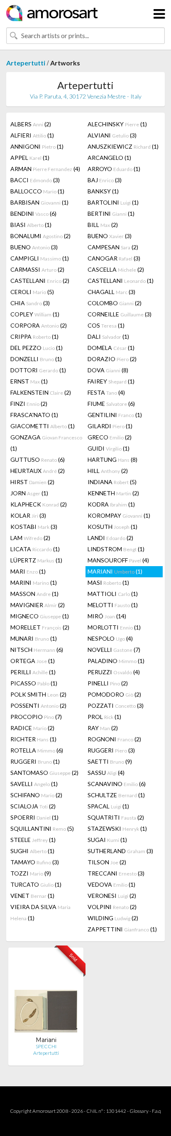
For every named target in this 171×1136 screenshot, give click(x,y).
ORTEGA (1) (32, 660)
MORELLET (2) (39, 627)
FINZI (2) (28, 403)
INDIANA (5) (112, 481)
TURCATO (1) (35, 884)
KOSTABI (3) (33, 526)
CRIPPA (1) (34, 336)
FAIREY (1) (111, 381)
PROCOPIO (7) (36, 716)
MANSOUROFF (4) (118, 560)
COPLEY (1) (34, 314)
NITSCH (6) (36, 649)
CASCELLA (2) (116, 269)
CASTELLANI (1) (121, 280)
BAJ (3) (105, 179)
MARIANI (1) (115, 571)
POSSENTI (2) (38, 705)
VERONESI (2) (112, 895)
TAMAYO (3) (34, 862)
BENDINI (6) (33, 213)
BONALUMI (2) (40, 235)
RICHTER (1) (33, 739)
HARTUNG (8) (112, 459)
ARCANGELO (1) (109, 157)
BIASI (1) (30, 224)
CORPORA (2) (38, 325)
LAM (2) (30, 537)
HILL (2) (108, 470)
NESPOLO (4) (110, 638)
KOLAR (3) (28, 515)
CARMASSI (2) (37, 269)
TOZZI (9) (30, 873)
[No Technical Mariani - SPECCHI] (46, 995)
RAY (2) (103, 727)
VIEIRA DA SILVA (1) (40, 912)
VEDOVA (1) (111, 884)
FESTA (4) (106, 392)
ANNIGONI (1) (37, 146)
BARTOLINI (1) (113, 202)
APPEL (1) (29, 157)
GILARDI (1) (110, 425)
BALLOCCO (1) (37, 191)
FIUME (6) (111, 403)
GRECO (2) (110, 437)
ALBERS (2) (30, 124)
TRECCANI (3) (116, 873)
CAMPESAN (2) (113, 247)
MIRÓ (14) (107, 616)
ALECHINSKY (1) (117, 124)
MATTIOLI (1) (113, 593)
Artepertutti (25, 63)
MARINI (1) (33, 582)
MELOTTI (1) (113, 604)
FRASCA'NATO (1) (34, 414)
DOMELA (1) (111, 347)
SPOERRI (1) (34, 817)
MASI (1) (108, 582)
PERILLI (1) (33, 671)
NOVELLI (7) (114, 649)
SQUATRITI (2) (116, 817)
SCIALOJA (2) (33, 806)
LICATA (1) (35, 548)
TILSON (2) (107, 862)
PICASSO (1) (33, 683)
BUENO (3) (110, 235)
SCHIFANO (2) (36, 794)
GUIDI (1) (108, 448)
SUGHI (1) (32, 850)
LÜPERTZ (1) (36, 560)
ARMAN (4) (45, 168)
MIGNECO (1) (39, 616)
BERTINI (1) (111, 213)
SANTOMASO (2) (44, 772)
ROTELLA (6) (36, 750)
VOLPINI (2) (112, 906)
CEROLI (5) (32, 291)
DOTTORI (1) (38, 370)
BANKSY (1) (103, 191)
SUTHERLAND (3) (120, 850)
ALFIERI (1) (32, 135)
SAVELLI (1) (34, 783)
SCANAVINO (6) (117, 783)
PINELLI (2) (108, 683)
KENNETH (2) (113, 493)
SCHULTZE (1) (116, 794)
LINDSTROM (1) (116, 548)
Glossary (139, 1111)
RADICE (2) (32, 727)
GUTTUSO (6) (37, 459)
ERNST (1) (29, 381)
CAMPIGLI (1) (39, 258)
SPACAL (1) (108, 806)
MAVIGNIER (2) (37, 604)
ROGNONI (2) (114, 739)
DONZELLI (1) (36, 358)
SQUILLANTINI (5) (42, 828)
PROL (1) (104, 716)
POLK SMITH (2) (38, 694)
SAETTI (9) (110, 761)
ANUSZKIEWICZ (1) (123, 146)
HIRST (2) (32, 481)
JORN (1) (29, 493)
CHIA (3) (30, 302)
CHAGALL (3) (111, 291)
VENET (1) (32, 895)
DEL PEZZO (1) (36, 347)
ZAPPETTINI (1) (122, 929)
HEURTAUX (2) (37, 470)
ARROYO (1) (114, 168)
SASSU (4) (106, 772)
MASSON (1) (34, 593)
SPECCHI (46, 1046)
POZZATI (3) (116, 705)
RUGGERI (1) (35, 761)
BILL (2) (103, 224)
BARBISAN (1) (39, 202)
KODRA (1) (111, 504)
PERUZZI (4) (114, 671)
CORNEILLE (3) (119, 314)
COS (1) (106, 325)
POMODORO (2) (114, 694)
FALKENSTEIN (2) (40, 392)
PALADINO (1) (116, 660)
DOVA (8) (108, 370)
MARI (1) (28, 571)
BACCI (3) (35, 179)
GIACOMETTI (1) (42, 425)
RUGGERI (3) (111, 750)
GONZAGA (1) (46, 443)
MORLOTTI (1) (114, 627)
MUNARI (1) (33, 638)
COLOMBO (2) (115, 302)
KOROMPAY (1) (119, 515)
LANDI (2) (110, 537)
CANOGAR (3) (114, 258)
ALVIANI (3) (112, 135)
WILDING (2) (113, 917)
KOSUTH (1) (112, 526)
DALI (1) (108, 336)
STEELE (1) (33, 839)
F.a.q (156, 1111)
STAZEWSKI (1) (117, 828)
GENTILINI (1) (115, 414)
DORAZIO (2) (112, 358)
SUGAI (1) (107, 839)
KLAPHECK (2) (38, 504)
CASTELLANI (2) (39, 280)
